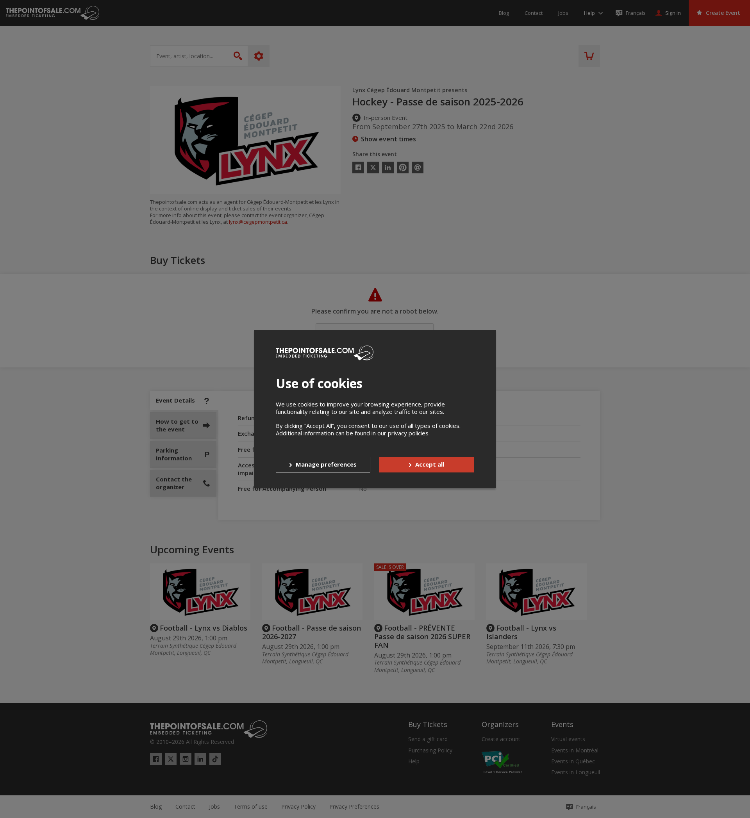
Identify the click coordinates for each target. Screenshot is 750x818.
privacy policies (408, 433)
